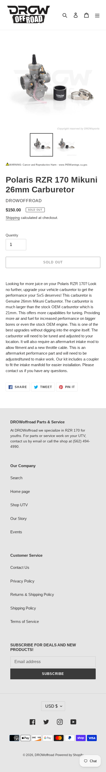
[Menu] (97, 15)
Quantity (12, 235)
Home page (20, 491)
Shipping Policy (23, 608)
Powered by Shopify (69, 755)
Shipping (13, 218)
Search (16, 478)
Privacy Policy (22, 581)
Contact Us (19, 567)
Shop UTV (19, 505)
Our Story (18, 518)
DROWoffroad (44, 755)
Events (16, 532)
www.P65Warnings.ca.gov (73, 165)
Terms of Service (24, 621)
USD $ (51, 706)
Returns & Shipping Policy (32, 594)
